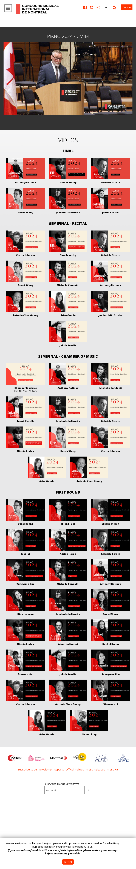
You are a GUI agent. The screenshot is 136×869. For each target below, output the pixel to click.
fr (106, 7)
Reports (59, 769)
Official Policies (75, 769)
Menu (8, 8)
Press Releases (95, 769)
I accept (68, 861)
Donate (127, 7)
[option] (15, 756)
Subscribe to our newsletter (35, 769)
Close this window (130, 843)
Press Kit (112, 769)
